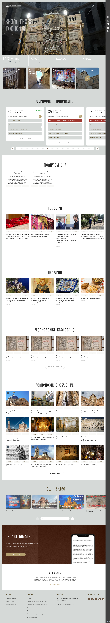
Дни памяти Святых (14, 120)
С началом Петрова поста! (90, 298)
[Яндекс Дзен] (103, 599)
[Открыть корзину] (105, 3)
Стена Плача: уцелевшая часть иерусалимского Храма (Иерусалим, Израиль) (92, 439)
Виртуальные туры (11, 598)
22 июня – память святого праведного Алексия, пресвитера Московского (40, 300)
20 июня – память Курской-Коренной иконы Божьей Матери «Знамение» (65, 300)
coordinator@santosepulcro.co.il (66, 604)
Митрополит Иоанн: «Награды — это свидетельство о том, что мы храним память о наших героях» (17, 236)
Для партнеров (32, 617)
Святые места (10, 601)
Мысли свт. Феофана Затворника (18, 129)
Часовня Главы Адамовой (65, 465)
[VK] (92, 599)
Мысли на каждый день (15, 133)
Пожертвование (11, 604)
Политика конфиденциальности (37, 601)
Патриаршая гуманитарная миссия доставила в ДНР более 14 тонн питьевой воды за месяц (92, 236)
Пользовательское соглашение (37, 604)
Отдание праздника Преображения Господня (62, 120)
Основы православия (15, 125)
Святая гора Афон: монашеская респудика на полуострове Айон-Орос (17, 300)
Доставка (30, 611)
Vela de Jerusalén (13, 6)
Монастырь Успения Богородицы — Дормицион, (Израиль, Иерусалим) (15, 439)
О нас (29, 598)
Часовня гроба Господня (89, 465)
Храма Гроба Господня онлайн (14, 62)
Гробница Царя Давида (14, 465)
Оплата (29, 608)
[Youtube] (99, 599)
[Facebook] (89, 599)
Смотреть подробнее (25, 138)
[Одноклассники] (96, 599)
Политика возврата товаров (36, 614)
